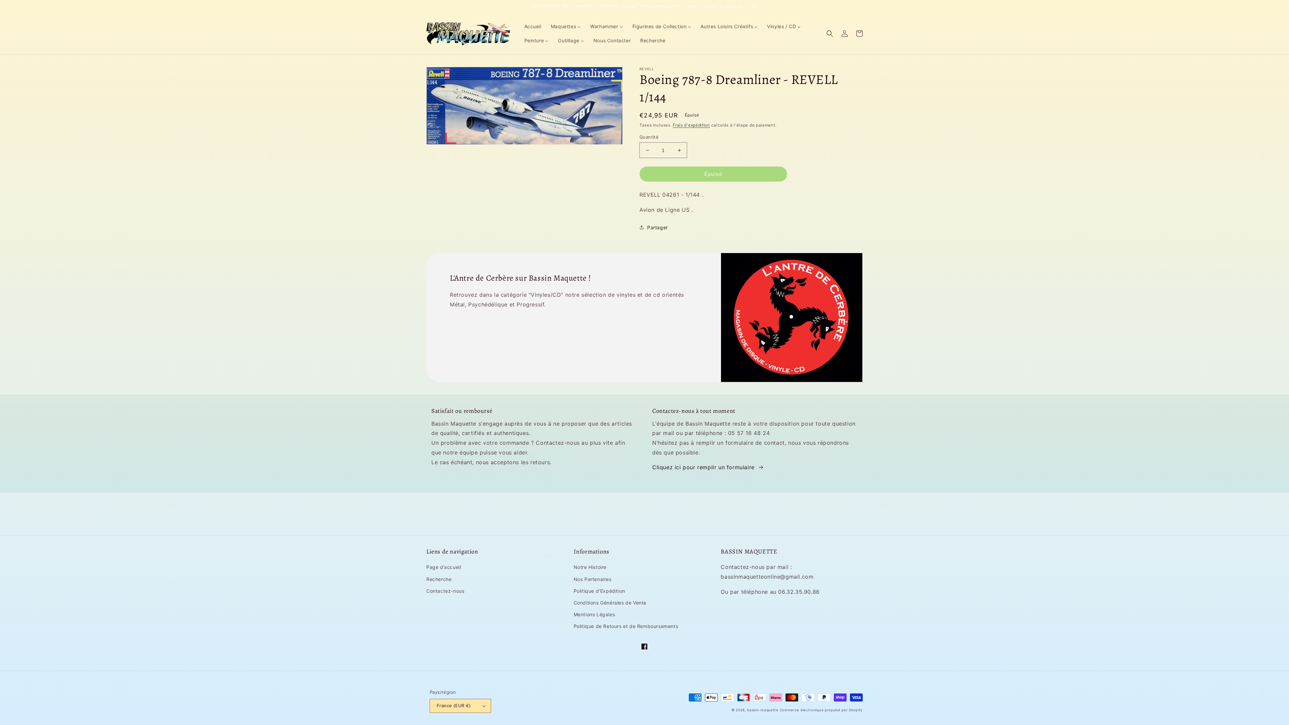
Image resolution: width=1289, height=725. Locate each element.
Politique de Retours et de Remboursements (626, 626)
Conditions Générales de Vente (610, 603)
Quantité (649, 137)
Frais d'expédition (691, 125)
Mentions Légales (594, 614)
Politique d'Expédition (599, 591)
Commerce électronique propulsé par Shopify (821, 710)
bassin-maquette (762, 710)
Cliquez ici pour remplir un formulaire (703, 467)
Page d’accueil (443, 567)
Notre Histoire (590, 567)
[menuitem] (533, 26)
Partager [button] (657, 227)
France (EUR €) (454, 705)
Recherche (438, 579)
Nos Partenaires (593, 579)
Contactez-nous (445, 591)
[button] (829, 33)
